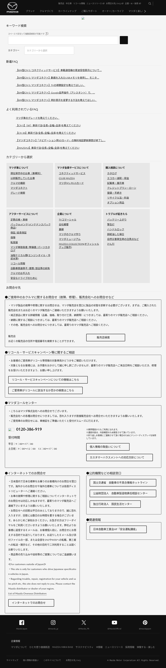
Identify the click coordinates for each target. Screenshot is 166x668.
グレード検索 (18, 192)
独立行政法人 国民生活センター (112, 504)
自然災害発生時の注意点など (123, 239)
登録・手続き (114, 192)
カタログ (112, 173)
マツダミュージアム (70, 239)
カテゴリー (13, 50)
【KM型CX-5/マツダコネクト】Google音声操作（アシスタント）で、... (55, 92)
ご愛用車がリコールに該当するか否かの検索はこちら (43, 390)
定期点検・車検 (19, 219)
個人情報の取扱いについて (105, 446)
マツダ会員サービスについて (73, 167)
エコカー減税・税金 (118, 178)
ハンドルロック (115, 229)
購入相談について (115, 167)
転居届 (14, 242)
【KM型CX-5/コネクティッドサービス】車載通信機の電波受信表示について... (59, 70)
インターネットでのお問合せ (29, 602)
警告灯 (110, 224)
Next (145, 11)
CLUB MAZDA (67, 178)
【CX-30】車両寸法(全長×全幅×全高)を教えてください (46, 133)
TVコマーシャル (67, 219)
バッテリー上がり (117, 219)
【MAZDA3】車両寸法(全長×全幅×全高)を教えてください (47, 147)
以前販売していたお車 (23, 178)
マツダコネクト (19, 188)
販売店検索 (103, 337)
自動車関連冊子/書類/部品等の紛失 (30, 268)
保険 (13, 237)
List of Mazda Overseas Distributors (27, 593)
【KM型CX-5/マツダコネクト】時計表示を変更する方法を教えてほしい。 (56, 100)
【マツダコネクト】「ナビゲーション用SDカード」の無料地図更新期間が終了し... (61, 140)
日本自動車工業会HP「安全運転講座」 (115, 529)
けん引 (110, 244)
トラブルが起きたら (116, 214)
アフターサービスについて (23, 214)
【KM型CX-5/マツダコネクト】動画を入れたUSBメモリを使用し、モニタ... (57, 77)
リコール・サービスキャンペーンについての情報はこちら (45, 379)
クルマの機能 (18, 183)
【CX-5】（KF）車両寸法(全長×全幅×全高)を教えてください (48, 125)
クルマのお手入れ (20, 273)
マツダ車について (18, 167)
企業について (64, 214)
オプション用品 (115, 202)
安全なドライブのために (24, 278)
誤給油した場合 (115, 234)
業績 (61, 229)
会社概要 (64, 224)
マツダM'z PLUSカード (71, 183)
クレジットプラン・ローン (121, 188)
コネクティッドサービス (72, 173)
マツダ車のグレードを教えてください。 (37, 118)
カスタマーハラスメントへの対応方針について (117, 457)
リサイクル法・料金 (118, 197)
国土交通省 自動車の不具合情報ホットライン (120, 482)
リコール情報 (18, 263)
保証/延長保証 (19, 232)
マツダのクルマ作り (70, 234)
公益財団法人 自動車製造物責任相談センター (120, 493)
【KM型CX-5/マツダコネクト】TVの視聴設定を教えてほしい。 (50, 85)
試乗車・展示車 (115, 183)
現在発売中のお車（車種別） (26, 173)
